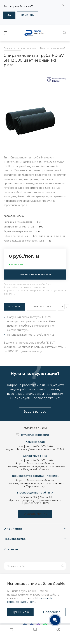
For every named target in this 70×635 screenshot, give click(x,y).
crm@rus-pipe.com (35, 435)
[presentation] (66, 306)
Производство (15, 539)
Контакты (11, 549)
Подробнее (51, 612)
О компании (13, 528)
